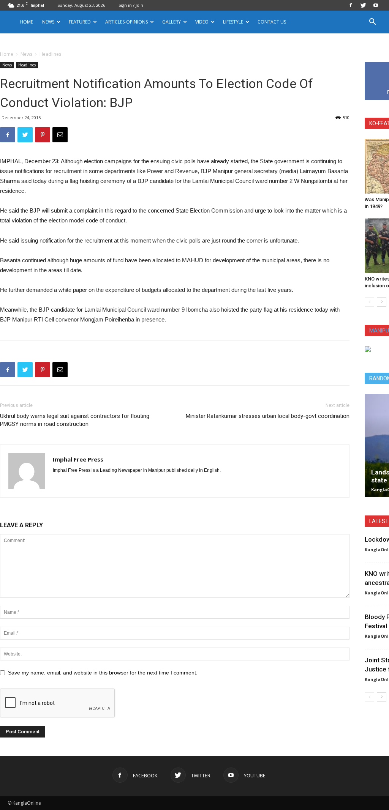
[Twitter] (363, 5)
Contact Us (272, 22)
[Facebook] (350, 5)
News (26, 54)
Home (26, 22)
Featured (80, 22)
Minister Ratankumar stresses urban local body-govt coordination (267, 416)
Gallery (171, 22)
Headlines (27, 65)
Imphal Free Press (78, 459)
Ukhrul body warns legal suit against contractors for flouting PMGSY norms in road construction (74, 420)
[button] (372, 22)
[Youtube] (375, 5)
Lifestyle (233, 22)
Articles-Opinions (126, 22)
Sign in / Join (131, 5)
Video (202, 22)
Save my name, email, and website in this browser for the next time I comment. (103, 673)
